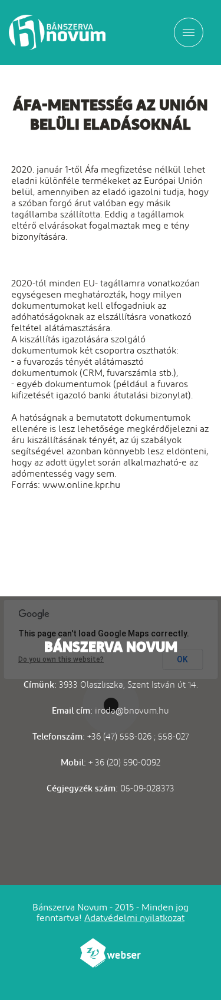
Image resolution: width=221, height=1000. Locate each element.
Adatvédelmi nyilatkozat (134, 917)
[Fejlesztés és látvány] (110, 964)
